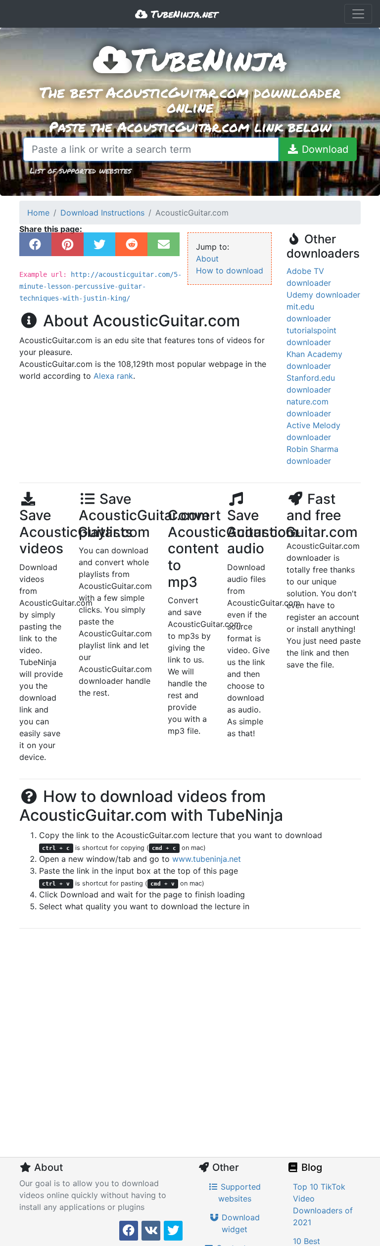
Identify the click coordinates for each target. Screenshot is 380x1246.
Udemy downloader (323, 295)
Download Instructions (102, 213)
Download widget (239, 1223)
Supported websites (239, 1192)
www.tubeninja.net (206, 859)
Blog (310, 1167)
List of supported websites (80, 170)
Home (38, 213)
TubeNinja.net (182, 14)
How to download (229, 270)
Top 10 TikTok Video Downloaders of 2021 (323, 1204)
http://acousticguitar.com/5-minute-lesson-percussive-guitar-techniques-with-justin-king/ (100, 286)
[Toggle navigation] (358, 14)
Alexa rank (113, 376)
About (207, 259)
